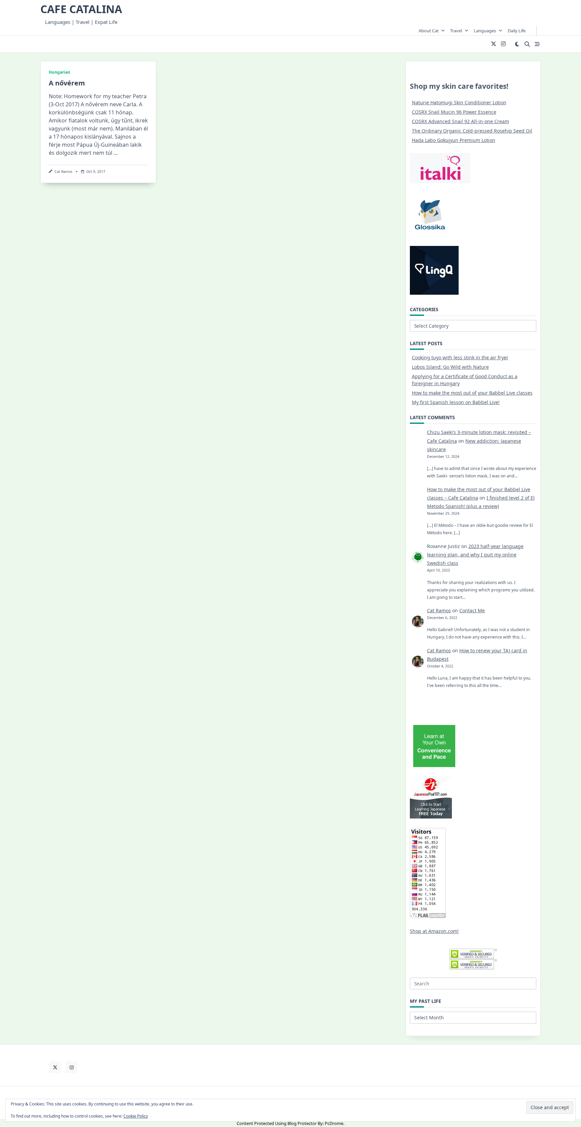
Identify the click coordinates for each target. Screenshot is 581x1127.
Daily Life (517, 30)
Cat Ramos (63, 171)
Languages (485, 30)
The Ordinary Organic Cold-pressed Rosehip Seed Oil (472, 131)
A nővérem (67, 82)
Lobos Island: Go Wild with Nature (450, 367)
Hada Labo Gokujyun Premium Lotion (453, 140)
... (116, 152)
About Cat (429, 30)
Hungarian (59, 72)
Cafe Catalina (81, 9)
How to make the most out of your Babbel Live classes (472, 393)
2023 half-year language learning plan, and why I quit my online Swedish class (475, 554)
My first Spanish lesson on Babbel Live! (456, 402)
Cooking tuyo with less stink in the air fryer (460, 357)
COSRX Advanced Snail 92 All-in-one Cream (460, 121)
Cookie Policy (135, 1116)
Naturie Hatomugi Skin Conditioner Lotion (459, 102)
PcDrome (334, 1123)
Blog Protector (302, 1123)
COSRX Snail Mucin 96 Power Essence (454, 112)
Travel (456, 30)
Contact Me (472, 610)
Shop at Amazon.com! (434, 931)
